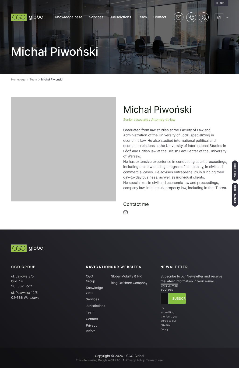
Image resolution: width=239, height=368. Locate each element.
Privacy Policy (135, 360)
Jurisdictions (120, 17)
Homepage (18, 79)
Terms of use (154, 360)
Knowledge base (68, 17)
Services (96, 17)
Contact (159, 17)
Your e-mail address (169, 287)
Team (142, 17)
